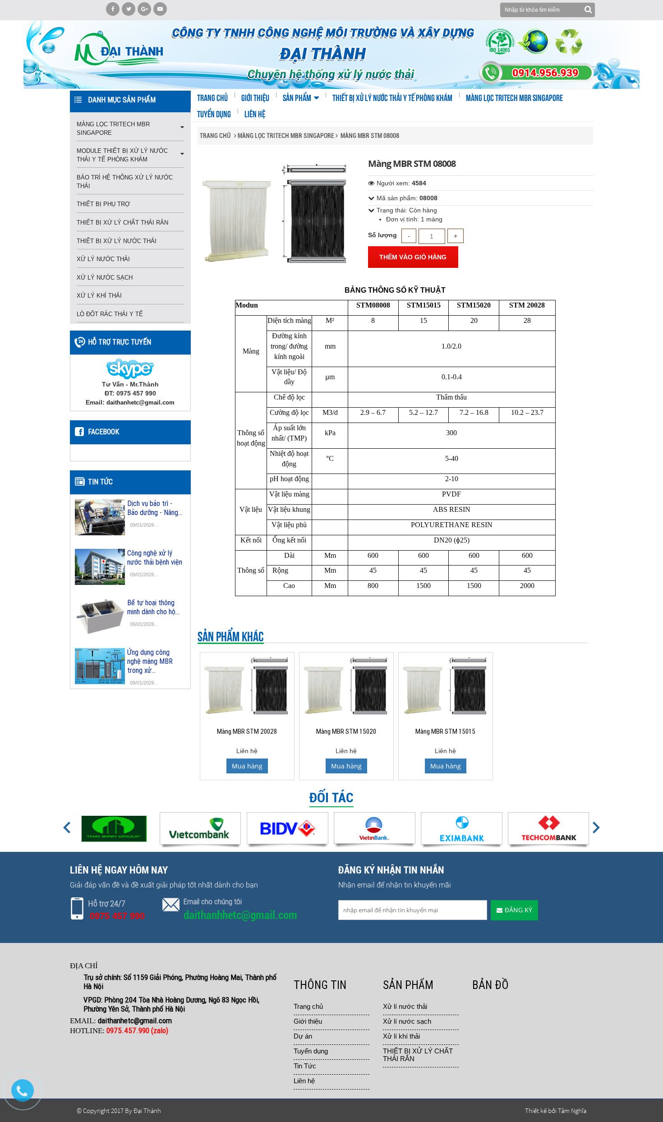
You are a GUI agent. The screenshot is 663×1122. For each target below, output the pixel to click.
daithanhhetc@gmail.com (240, 915)
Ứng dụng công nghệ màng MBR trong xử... (150, 661)
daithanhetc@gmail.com (140, 402)
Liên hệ (304, 1081)
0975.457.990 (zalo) (138, 1030)
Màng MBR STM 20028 (247, 731)
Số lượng (382, 235)
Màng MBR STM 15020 (346, 731)
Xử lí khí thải (401, 1036)
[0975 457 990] (27, 1095)
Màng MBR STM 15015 (445, 731)
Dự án (303, 1036)
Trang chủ (308, 1006)
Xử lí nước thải (405, 1006)
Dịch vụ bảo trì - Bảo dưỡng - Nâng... (154, 508)
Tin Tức (305, 1066)
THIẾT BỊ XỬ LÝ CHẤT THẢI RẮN (418, 1054)
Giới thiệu (308, 1021)
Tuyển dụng (311, 1051)
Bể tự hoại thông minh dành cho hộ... (153, 607)
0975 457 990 (117, 916)
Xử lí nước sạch (407, 1021)
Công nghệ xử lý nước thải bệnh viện (154, 557)
